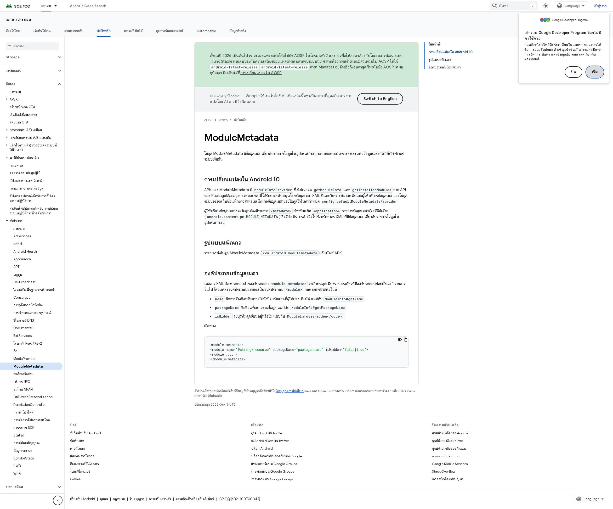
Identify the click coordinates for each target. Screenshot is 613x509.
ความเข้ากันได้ (133, 31)
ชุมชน (104, 499)
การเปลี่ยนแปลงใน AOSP (261, 73)
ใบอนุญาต (137, 499)
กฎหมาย (119, 499)
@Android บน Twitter (267, 433)
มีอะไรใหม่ (13, 31)
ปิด (573, 72)
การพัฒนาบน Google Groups (272, 471)
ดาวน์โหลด (77, 448)
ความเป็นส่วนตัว (160, 499)
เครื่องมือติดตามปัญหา (447, 479)
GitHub (75, 479)
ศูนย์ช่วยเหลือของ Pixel (448, 441)
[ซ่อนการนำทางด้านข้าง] (57, 500)
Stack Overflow (443, 471)
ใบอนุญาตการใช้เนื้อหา (290, 391)
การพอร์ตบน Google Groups (272, 479)
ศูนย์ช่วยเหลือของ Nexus (449, 448)
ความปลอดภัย (74, 31)
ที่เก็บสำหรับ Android (85, 433)
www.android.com (446, 456)
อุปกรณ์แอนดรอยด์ (169, 31)
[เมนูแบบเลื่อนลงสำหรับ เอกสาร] (57, 5)
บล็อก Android (262, 448)
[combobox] (514, 5)
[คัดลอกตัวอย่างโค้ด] (406, 339)
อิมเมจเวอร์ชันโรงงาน (84, 464)
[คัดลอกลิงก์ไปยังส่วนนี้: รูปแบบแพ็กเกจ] (246, 243)
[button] (28, 57)
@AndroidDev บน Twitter (270, 441)
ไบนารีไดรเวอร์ (80, 471)
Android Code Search (88, 6)
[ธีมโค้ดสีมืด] (400, 339)
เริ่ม (595, 72)
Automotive (206, 31)
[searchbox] (32, 46)
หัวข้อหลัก (104, 31)
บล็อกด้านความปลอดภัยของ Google (276, 456)
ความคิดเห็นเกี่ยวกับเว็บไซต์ (195, 499)
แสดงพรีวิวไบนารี (82, 456)
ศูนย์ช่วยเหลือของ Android (450, 433)
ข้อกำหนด (77, 441)
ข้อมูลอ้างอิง (238, 31)
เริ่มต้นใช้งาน (42, 31)
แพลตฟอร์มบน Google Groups (274, 464)
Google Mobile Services (450, 464)
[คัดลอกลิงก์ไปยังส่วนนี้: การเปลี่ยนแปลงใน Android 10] (284, 180)
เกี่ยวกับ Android (82, 499)
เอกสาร (46, 6)
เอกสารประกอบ (18, 19)
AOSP (208, 120)
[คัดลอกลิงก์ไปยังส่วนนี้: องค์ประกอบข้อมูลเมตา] (263, 274)
